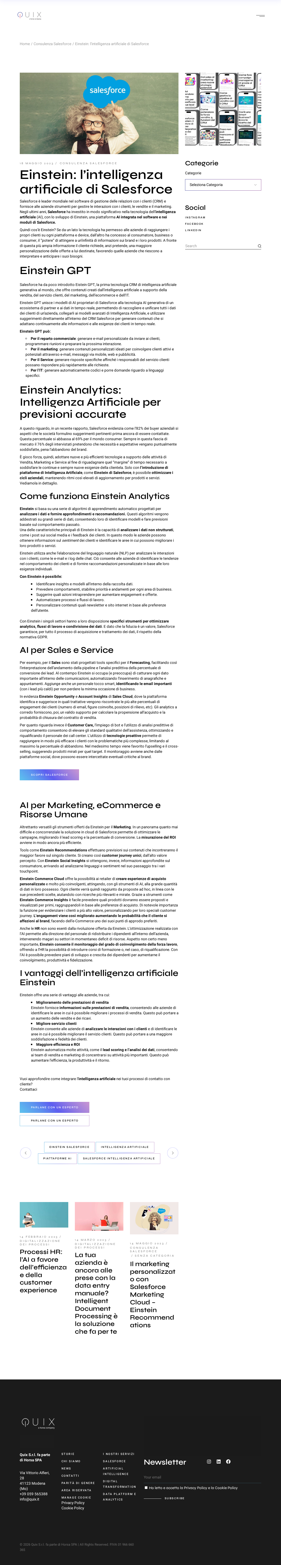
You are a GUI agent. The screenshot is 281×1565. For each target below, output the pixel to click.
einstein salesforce (69, 1147)
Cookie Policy (72, 1508)
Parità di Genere (78, 1483)
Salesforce (108, 303)
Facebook (194, 223)
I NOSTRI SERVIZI (119, 1454)
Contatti (70, 1476)
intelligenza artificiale (125, 1147)
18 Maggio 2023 (37, 163)
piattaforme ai (57, 1158)
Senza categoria (155, 1256)
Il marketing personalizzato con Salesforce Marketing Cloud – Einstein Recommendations (152, 1294)
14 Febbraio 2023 (39, 1237)
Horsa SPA (33, 1460)
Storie (68, 1454)
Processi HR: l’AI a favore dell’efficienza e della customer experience (43, 1271)
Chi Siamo (71, 1461)
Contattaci (28, 1089)
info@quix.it (29, 1499)
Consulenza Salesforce (52, 44)
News (66, 1468)
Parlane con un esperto (55, 1107)
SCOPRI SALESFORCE (49, 774)
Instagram (195, 217)
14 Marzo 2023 (91, 1240)
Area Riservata (76, 1490)
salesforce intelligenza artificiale (119, 1158)
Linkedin (193, 230)
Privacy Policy (73, 1503)
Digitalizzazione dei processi (40, 1242)
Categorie (193, 173)
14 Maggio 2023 (147, 1243)
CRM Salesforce (101, 318)
